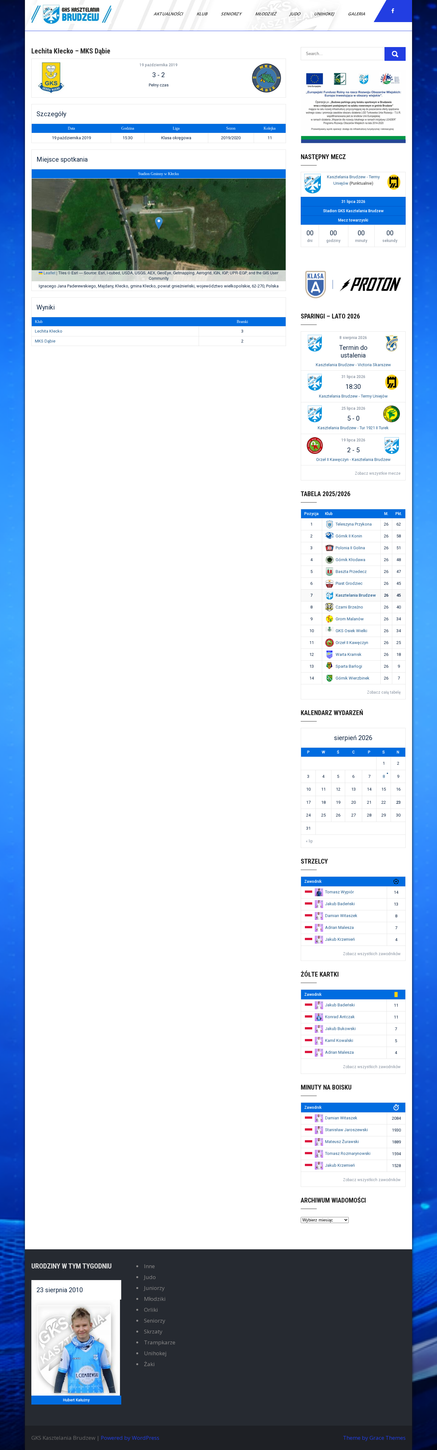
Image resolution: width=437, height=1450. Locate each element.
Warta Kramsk (349, 654)
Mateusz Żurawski (342, 1141)
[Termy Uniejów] (393, 183)
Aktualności (169, 14)
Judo (295, 14)
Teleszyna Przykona (354, 524)
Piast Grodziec (349, 583)
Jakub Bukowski (340, 1028)
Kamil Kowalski (339, 1040)
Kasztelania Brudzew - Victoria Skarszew (353, 364)
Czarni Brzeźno (349, 607)
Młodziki (155, 1298)
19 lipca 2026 (353, 440)
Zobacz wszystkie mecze (378, 473)
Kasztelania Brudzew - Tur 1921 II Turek (353, 427)
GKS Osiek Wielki (351, 630)
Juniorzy (154, 1288)
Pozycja (311, 514)
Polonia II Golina (350, 547)
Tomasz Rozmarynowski (347, 1153)
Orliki (151, 1309)
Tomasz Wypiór (339, 892)
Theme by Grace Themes (374, 1437)
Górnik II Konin (349, 536)
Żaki (149, 1364)
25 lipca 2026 (353, 408)
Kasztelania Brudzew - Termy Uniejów (353, 396)
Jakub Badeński (340, 903)
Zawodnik (313, 881)
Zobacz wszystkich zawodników (372, 954)
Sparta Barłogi (349, 666)
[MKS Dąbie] (240, 78)
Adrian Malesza (339, 927)
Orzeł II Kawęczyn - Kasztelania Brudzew (353, 459)
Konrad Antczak (340, 1016)
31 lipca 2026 (353, 377)
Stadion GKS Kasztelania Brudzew (353, 211)
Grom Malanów (350, 618)
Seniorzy (231, 14)
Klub (202, 14)
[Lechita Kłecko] (77, 78)
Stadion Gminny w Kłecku (158, 174)
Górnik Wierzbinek (352, 678)
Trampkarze (159, 1342)
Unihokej (325, 14)
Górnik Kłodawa (350, 559)
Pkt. (398, 514)
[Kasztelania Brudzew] (312, 184)
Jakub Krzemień (340, 939)
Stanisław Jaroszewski (346, 1129)
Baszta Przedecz (351, 571)
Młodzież (266, 14)
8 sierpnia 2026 (353, 337)
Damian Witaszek (341, 915)
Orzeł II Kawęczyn (352, 642)
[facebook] (392, 10)
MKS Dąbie (45, 341)
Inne (149, 1266)
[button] (159, 223)
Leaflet (49, 272)
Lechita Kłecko (48, 331)
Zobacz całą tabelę (384, 692)
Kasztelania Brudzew (356, 595)
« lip (309, 841)
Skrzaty (153, 1331)
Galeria (357, 14)
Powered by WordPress (130, 1437)
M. (386, 514)
